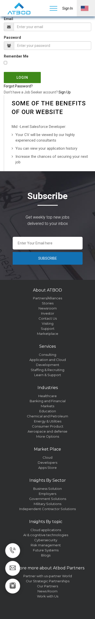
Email (8, 19)
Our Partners (47, 586)
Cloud (47, 457)
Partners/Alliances (47, 298)
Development (47, 365)
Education (47, 411)
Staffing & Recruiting (47, 370)
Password (12, 37)
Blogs (45, 555)
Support (47, 328)
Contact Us (48, 318)
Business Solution (47, 489)
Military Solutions (47, 504)
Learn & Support (47, 375)
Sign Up (65, 92)
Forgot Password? (18, 86)
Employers (47, 494)
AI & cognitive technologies (45, 535)
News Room (47, 591)
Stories (47, 303)
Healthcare (47, 396)
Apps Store (47, 468)
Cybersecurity (45, 540)
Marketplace (47, 334)
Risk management (46, 545)
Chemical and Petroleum (47, 416)
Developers (47, 462)
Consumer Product (47, 426)
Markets (47, 406)
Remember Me (16, 56)
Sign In (67, 8)
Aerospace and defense (47, 431)
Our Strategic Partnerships (47, 581)
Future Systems (46, 550)
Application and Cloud (47, 360)
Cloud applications (45, 530)
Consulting (47, 355)
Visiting (47, 323)
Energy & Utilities (47, 421)
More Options (47, 436)
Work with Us (47, 596)
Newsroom (48, 308)
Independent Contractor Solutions (47, 509)
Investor (47, 313)
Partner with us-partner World (47, 576)
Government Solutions (47, 499)
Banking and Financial (48, 401)
